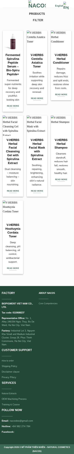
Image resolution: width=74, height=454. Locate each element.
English (59, 6)
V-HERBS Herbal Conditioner (61, 58)
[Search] (51, 6)
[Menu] (5, 4)
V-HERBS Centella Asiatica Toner (37, 60)
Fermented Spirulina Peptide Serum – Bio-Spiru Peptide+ (13, 64)
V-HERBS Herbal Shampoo (61, 143)
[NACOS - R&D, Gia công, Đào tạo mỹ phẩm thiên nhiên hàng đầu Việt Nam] (37, 4)
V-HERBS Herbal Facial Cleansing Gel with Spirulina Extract (13, 151)
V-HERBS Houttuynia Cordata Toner (12, 230)
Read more (13, 106)
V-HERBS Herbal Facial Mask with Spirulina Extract (37, 149)
